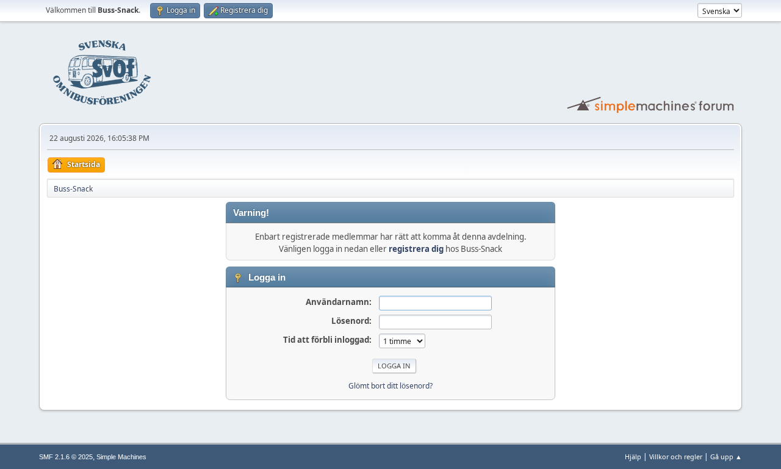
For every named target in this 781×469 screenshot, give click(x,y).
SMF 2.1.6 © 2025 (66, 456)
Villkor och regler (675, 456)
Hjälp (633, 456)
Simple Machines (121, 456)
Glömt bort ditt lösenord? (390, 386)
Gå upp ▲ (726, 456)
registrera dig (416, 248)
